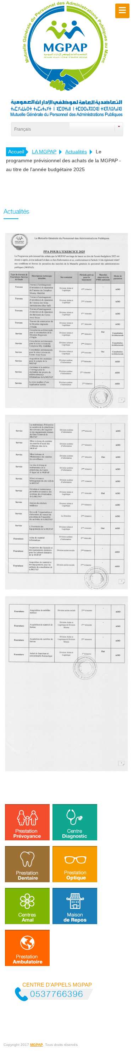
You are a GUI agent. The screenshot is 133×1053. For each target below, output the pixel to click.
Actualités (76, 151)
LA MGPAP (44, 151)
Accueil (16, 151)
